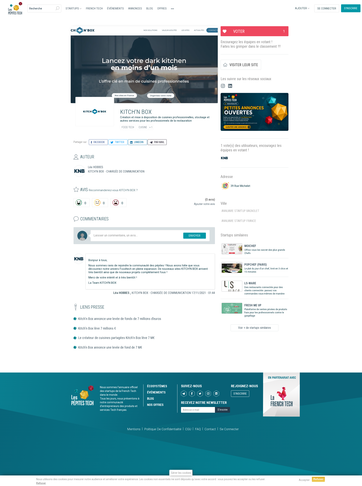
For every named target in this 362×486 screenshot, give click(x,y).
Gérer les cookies (181, 472)
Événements (115, 8)
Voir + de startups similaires (254, 328)
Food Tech (128, 127)
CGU (188, 429)
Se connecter (326, 8)
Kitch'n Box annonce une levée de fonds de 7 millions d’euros (119, 319)
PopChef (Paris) (255, 264)
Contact (210, 429)
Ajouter (301, 8)
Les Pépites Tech (15, 8)
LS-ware (250, 283)
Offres (162, 8)
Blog (149, 8)
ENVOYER (194, 235)
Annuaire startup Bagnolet (240, 211)
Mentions (133, 429)
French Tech (94, 8)
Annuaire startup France (239, 221)
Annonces (135, 8)
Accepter (304, 479)
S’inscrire (350, 8)
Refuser (41, 483)
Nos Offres (155, 405)
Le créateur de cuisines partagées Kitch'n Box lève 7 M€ (116, 338)
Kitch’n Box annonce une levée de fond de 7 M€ (110, 347)
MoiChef (250, 246)
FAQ (198, 429)
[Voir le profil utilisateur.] (79, 259)
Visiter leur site (243, 65)
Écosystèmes (157, 386)
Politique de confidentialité (162, 429)
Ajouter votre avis (204, 203)
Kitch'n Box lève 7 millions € (97, 328)
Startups (73, 8)
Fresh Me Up (252, 305)
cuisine (143, 127)
